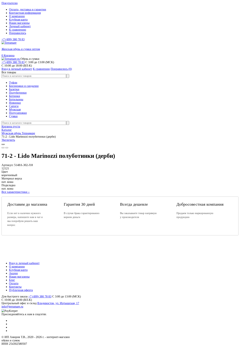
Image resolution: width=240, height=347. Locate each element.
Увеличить (8, 140)
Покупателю (10, 3)
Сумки (13, 116)
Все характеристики (16, 192)
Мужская (15, 109)
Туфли (13, 82)
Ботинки (14, 96)
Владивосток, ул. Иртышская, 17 (58, 303)
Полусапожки (18, 112)
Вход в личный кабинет (24, 263)
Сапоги (14, 106)
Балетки (14, 89)
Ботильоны (16, 99)
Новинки (15, 102)
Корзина (8, 55)
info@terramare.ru (12, 306)
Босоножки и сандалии (24, 85)
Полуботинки (18, 92)
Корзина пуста (11, 126)
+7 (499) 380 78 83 (13, 39)
